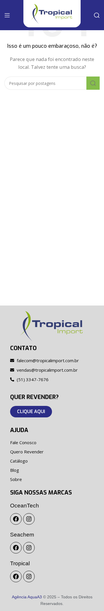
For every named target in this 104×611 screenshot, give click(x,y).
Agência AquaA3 (27, 597)
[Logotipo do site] (51, 13)
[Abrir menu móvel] (7, 15)
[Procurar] (97, 15)
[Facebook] (16, 519)
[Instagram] (29, 519)
